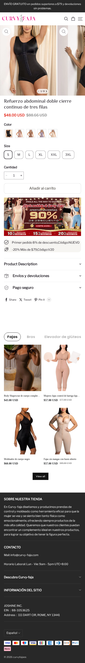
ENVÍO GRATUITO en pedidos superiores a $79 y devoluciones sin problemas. (43, 6)
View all (40, 476)
